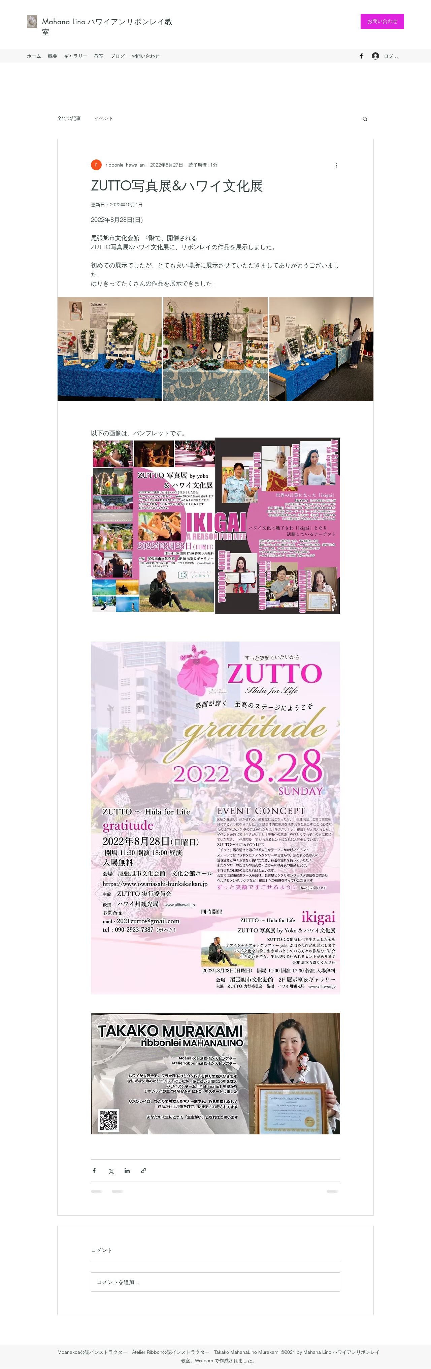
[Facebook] (361, 56)
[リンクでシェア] (143, 1170)
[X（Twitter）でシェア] (110, 1170)
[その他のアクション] (336, 165)
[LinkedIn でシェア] (127, 1170)
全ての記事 (69, 118)
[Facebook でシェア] (94, 1170)
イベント (103, 118)
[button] (365, 118)
